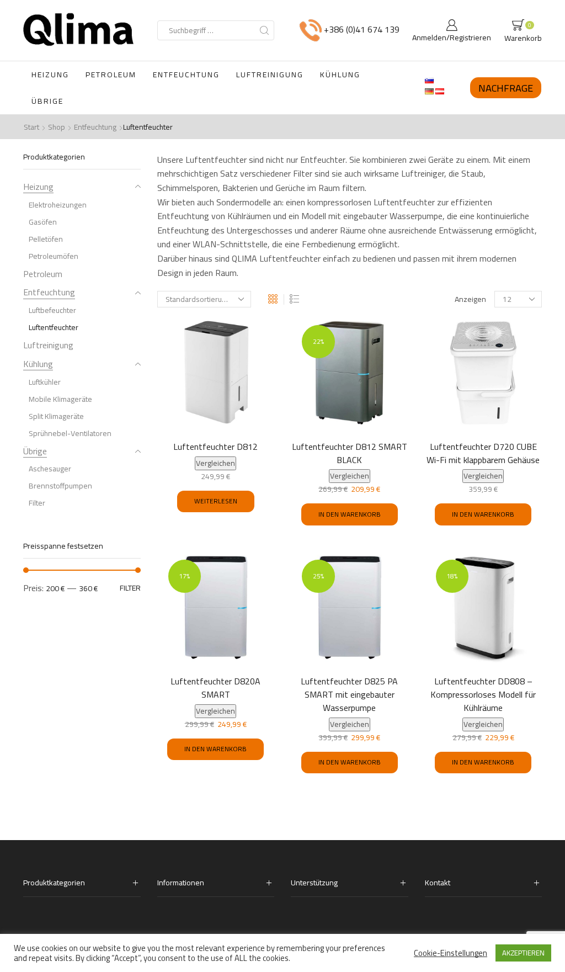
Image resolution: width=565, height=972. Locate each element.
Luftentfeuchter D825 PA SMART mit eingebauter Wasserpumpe (349, 695)
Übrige (35, 451)
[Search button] (264, 30)
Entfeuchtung (95, 126)
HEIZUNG (50, 74)
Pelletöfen (46, 239)
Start (31, 126)
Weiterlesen (215, 501)
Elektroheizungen (58, 205)
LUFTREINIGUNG (269, 74)
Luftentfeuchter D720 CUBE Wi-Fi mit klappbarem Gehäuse (483, 453)
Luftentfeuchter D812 (215, 447)
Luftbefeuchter (52, 310)
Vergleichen (215, 463)
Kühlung (38, 363)
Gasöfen (43, 222)
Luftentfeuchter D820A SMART (215, 688)
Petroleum (42, 273)
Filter (37, 503)
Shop (56, 126)
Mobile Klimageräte (60, 399)
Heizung (38, 187)
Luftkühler (45, 382)
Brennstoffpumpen (60, 486)
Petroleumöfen (53, 256)
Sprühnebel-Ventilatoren (70, 433)
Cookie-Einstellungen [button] (450, 953)
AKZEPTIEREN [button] (523, 952)
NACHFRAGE (505, 87)
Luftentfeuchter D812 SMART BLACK (349, 453)
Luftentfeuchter (53, 327)
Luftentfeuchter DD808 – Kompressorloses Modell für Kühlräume (483, 695)
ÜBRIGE (47, 101)
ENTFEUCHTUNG (186, 74)
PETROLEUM (111, 74)
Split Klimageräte (56, 416)
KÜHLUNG (340, 74)
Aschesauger (50, 468)
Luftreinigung (48, 345)
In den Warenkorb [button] (349, 514)
